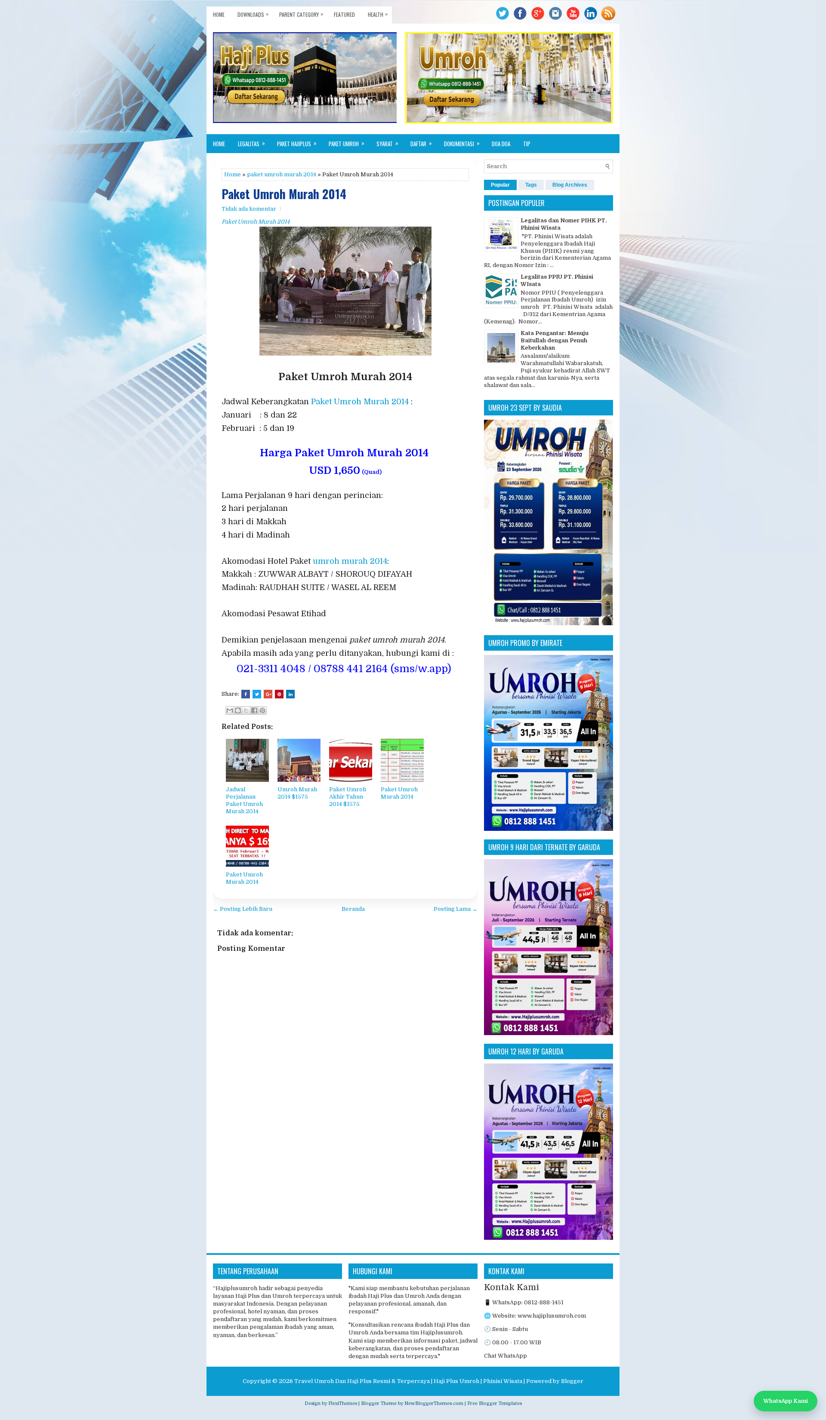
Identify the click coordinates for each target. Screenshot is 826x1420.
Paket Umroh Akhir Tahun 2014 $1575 (347, 796)
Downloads (252, 14)
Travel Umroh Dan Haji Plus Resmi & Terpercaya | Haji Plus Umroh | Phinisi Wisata (408, 1381)
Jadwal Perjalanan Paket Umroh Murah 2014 (244, 800)
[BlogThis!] (238, 710)
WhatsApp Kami (785, 1401)
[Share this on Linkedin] (290, 694)
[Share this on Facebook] (245, 694)
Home (219, 14)
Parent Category (301, 14)
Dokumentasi (462, 143)
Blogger (572, 1381)
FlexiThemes (342, 1403)
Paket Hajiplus (297, 143)
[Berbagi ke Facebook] (254, 710)
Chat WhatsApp (505, 1355)
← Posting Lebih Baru (242, 909)
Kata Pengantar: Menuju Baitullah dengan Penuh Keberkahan (555, 340)
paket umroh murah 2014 (281, 174)
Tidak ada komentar (249, 209)
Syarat (387, 143)
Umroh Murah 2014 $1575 (297, 793)
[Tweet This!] (257, 694)
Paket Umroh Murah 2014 (284, 194)
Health (378, 14)
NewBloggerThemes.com (433, 1403)
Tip (526, 143)
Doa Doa (501, 143)
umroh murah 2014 (350, 561)
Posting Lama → (456, 909)
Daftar (421, 143)
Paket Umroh (346, 143)
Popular (500, 185)
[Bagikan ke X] (246, 710)
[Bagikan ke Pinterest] (262, 710)
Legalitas (251, 143)
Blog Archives (569, 185)
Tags (531, 185)
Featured (344, 14)
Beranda (353, 909)
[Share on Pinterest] (279, 694)
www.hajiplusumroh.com (552, 1315)
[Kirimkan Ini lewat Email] (229, 710)
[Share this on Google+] (268, 694)
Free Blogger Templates (494, 1403)
